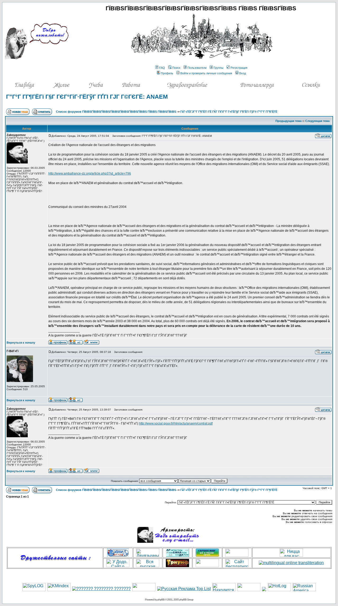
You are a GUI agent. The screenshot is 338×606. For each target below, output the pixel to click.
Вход (242, 73)
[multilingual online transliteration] (291, 563)
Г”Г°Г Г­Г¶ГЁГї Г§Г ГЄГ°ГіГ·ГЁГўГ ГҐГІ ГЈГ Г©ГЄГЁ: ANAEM (87, 96)
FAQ (162, 67)
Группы (218, 67)
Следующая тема (317, 120)
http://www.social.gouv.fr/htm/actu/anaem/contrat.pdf (176, 423)
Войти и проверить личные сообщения (206, 73)
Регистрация (239, 67)
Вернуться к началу (21, 342)
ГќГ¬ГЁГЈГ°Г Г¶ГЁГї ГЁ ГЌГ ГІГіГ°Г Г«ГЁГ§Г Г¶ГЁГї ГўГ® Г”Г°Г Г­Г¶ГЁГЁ (228, 111)
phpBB (161, 599)
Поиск (176, 67)
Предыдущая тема (288, 120)
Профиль (167, 73)
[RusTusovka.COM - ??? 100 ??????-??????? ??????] (144, 589)
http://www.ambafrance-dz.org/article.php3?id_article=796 (89, 173)
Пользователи (196, 67)
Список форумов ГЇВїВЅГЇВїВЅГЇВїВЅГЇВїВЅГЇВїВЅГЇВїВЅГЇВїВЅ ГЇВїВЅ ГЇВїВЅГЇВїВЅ (116, 111)
